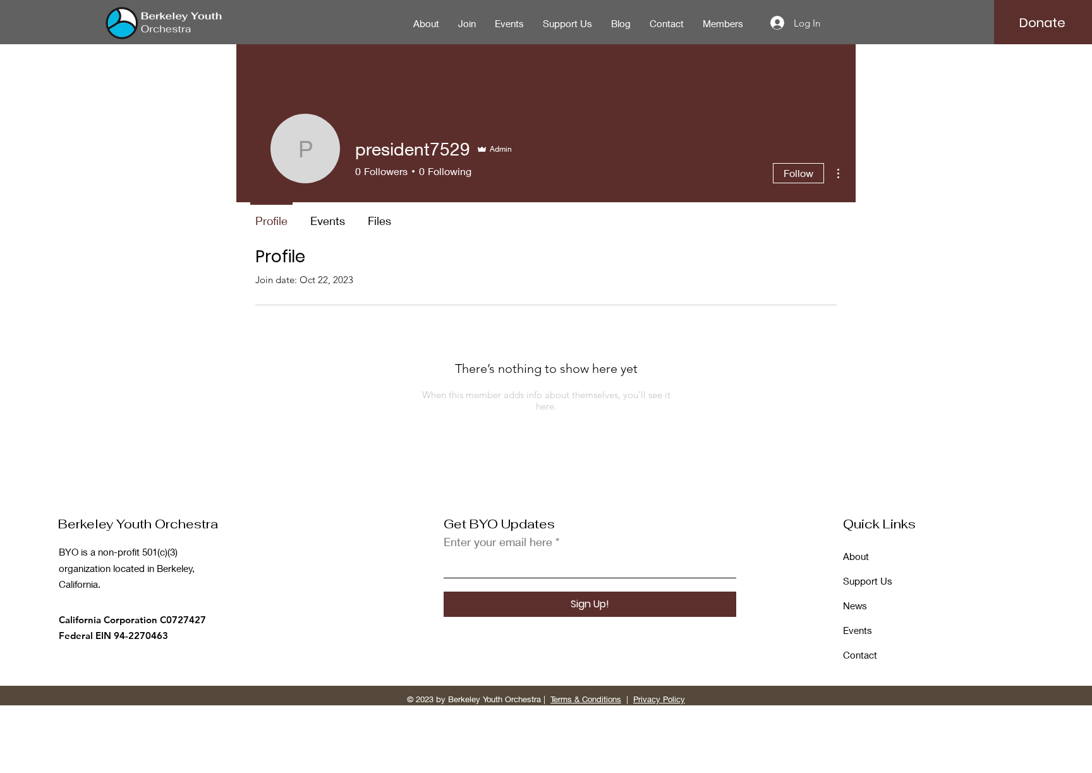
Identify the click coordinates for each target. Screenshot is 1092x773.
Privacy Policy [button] (659, 699)
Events (857, 630)
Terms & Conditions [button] (585, 699)
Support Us (867, 581)
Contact (860, 654)
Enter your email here (498, 541)
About (856, 556)
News (855, 605)
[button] (1042, 22)
